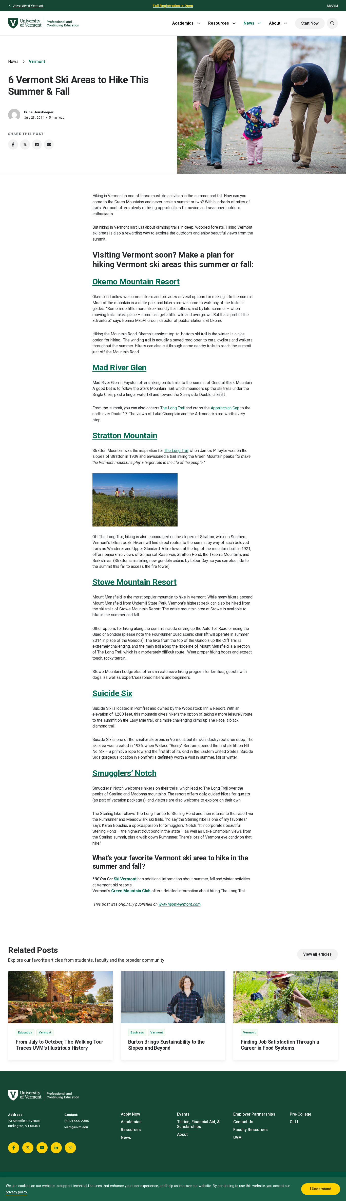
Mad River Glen (119, 367)
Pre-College (300, 1114)
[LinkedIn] (37, 144)
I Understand (320, 1189)
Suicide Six (112, 693)
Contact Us (243, 1122)
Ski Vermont (125, 879)
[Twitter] (25, 144)
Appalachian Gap (225, 408)
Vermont (37, 61)
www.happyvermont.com (180, 904)
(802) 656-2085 (76, 1121)
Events (183, 1114)
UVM (237, 1137)
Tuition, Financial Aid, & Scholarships (198, 1124)
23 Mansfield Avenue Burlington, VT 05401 (24, 1123)
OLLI (294, 1122)
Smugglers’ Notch (124, 773)
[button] (332, 23)
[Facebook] (13, 144)
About (274, 23)
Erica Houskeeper (39, 112)
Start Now (310, 23)
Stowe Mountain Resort (134, 582)
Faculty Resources (250, 1129)
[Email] (49, 144)
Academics (183, 23)
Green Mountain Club (130, 891)
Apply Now (130, 1114)
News (249, 23)
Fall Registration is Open (173, 6)
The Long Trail (172, 408)
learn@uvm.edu (76, 1127)
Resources (218, 23)
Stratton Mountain (125, 435)
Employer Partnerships (254, 1114)
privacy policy (16, 1192)
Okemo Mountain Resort (136, 281)
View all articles (317, 954)
